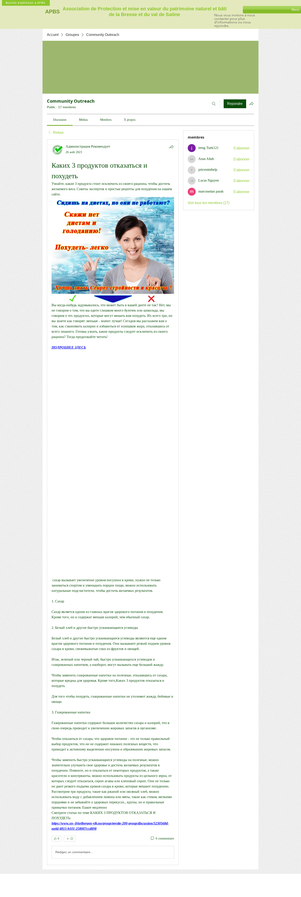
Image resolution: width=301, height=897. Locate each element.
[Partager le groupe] (251, 103)
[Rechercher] (213, 103)
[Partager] (171, 146)
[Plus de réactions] (70, 838)
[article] (113, 502)
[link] (59, 119)
